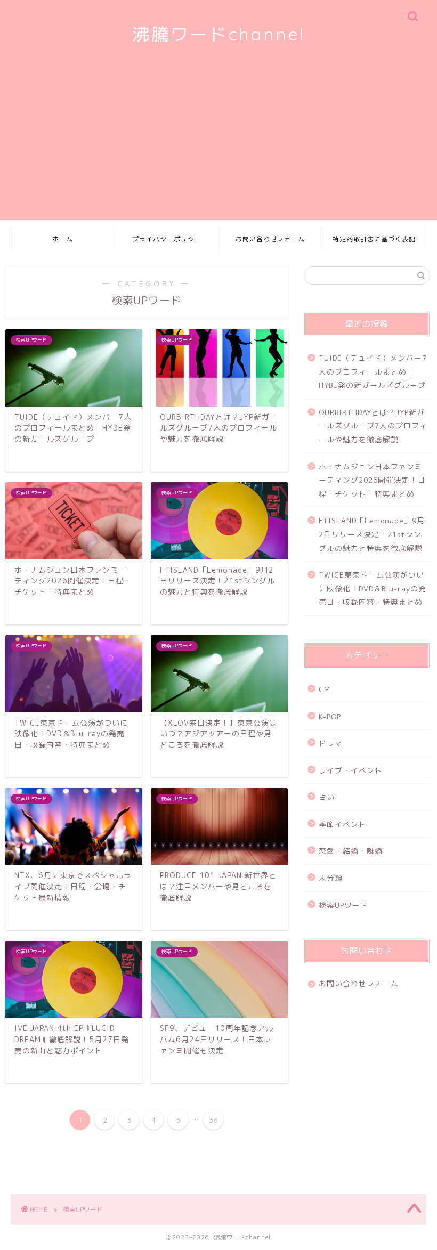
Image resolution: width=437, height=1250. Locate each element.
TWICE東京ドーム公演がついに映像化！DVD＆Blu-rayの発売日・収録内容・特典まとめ (372, 588)
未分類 (331, 878)
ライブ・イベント (351, 770)
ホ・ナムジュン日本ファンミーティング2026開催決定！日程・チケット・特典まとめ (372, 480)
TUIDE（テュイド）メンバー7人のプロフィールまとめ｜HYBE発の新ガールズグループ (373, 371)
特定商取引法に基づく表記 (374, 239)
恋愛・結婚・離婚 (351, 851)
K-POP (330, 716)
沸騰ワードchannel (218, 34)
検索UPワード (343, 905)
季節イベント (343, 824)
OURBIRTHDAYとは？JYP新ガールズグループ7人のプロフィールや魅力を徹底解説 (373, 425)
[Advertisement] (218, 145)
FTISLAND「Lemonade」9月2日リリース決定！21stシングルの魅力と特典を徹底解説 (372, 534)
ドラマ (331, 743)
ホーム (62, 239)
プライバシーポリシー (166, 239)
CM (324, 689)
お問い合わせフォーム (270, 239)
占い (327, 797)
